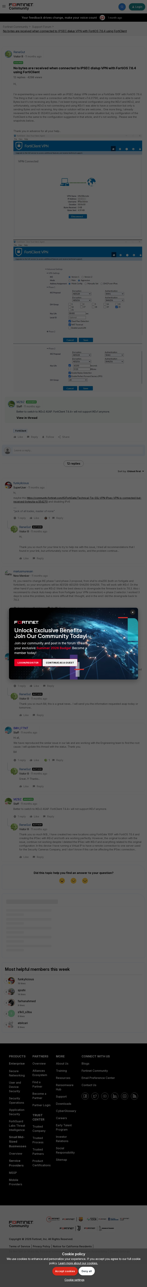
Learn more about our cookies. (78, 1263)
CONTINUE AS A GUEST (60, 662)
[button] (73, 1280)
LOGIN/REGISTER (28, 662)
